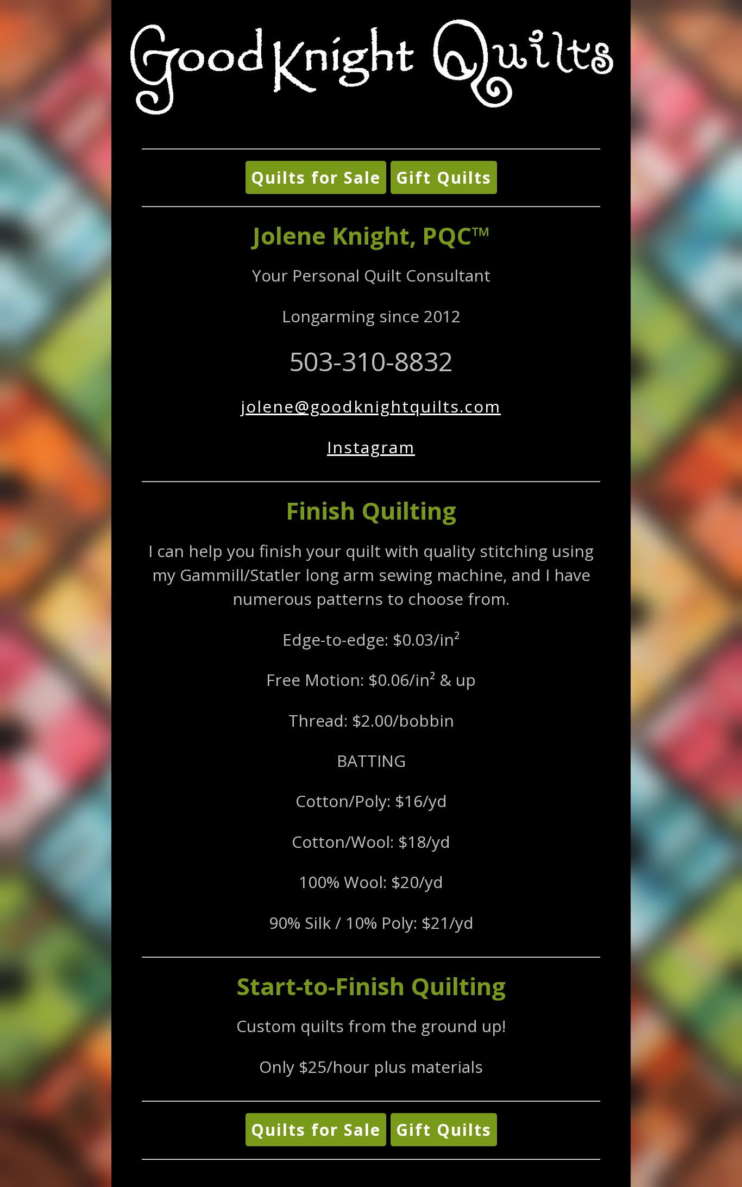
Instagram (371, 447)
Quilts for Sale (316, 177)
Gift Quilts (444, 177)
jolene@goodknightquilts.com (371, 406)
